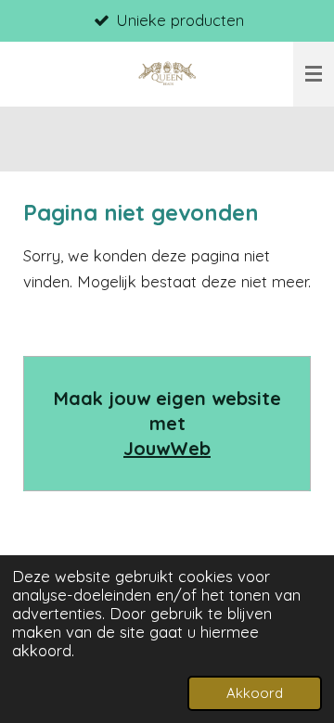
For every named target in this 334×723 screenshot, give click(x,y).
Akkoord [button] (254, 693)
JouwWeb (167, 448)
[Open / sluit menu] (313, 74)
